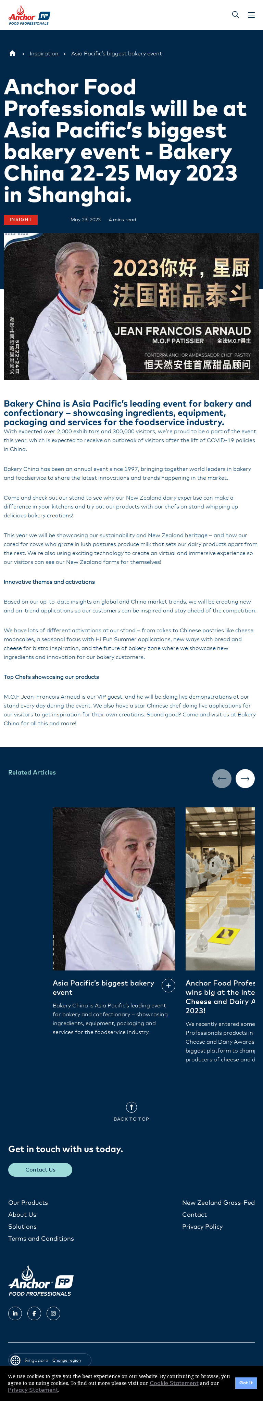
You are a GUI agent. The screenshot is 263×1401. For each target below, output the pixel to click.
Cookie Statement (174, 1383)
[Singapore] (12, 53)
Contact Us (40, 1170)
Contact (194, 1215)
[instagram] (53, 1313)
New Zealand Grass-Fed (218, 1203)
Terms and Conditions (41, 1239)
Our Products (28, 1203)
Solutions (22, 1227)
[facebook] (34, 1313)
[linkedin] (15, 1313)
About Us (22, 1215)
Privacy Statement (33, 1390)
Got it (246, 1383)
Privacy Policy (202, 1227)
